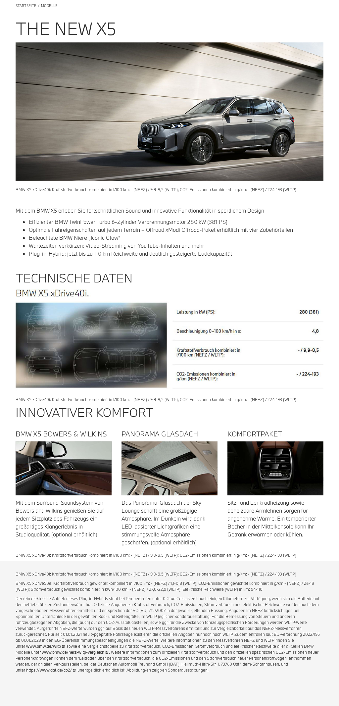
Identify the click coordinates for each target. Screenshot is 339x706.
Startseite (26, 5)
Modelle (49, 5)
